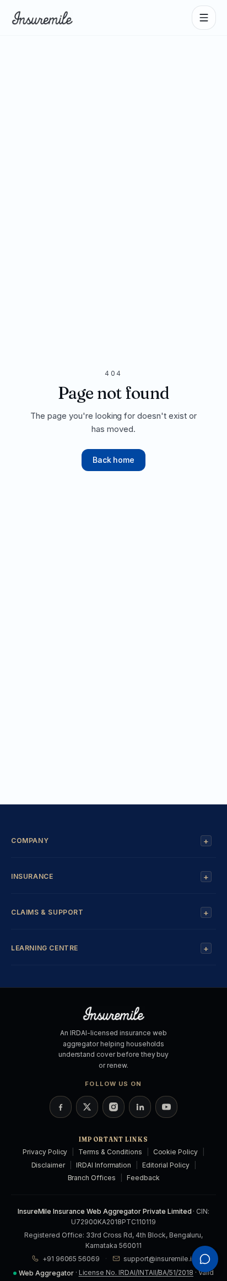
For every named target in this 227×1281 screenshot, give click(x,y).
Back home (114, 459)
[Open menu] (204, 18)
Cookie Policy (175, 1152)
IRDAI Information (103, 1165)
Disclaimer (48, 1165)
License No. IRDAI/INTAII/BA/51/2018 (136, 1272)
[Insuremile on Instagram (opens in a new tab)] (113, 1107)
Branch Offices (92, 1178)
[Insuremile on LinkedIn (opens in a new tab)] (140, 1107)
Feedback (143, 1178)
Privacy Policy (45, 1152)
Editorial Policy (165, 1165)
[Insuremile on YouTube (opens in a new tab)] (166, 1107)
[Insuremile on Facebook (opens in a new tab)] (61, 1107)
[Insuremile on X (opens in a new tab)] (87, 1107)
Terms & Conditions (110, 1152)
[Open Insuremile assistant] (205, 1259)
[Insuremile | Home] (47, 17)
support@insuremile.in (159, 1259)
